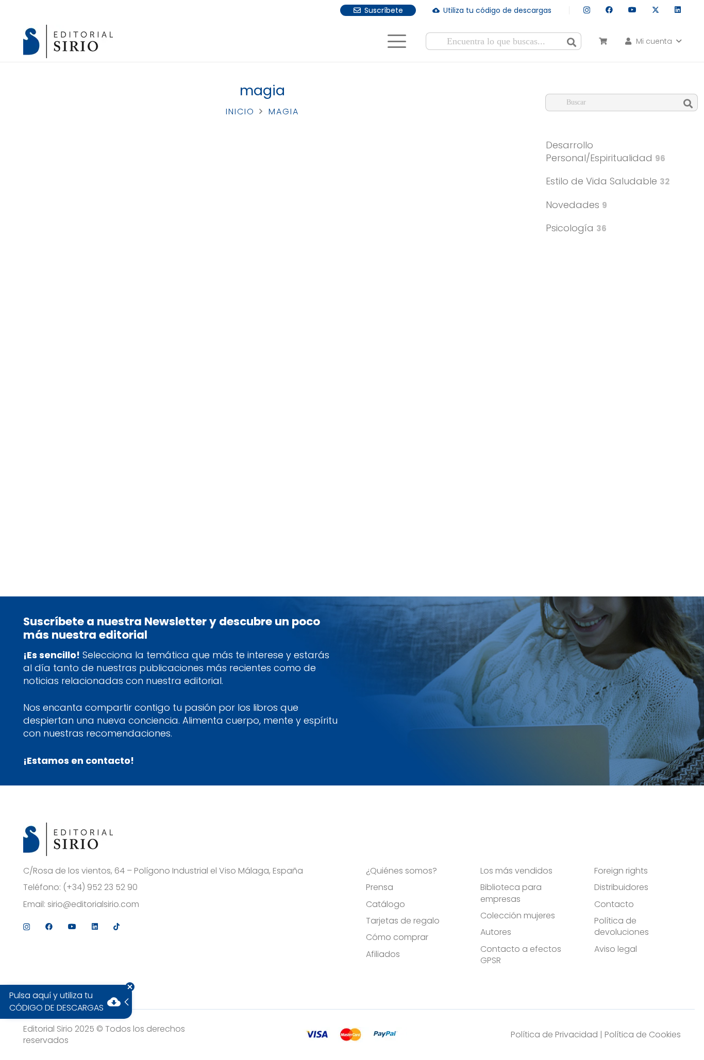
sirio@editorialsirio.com (93, 904)
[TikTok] (116, 926)
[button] (396, 41)
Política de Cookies (643, 1034)
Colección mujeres (517, 915)
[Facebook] (609, 9)
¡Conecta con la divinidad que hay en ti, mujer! (437, 333)
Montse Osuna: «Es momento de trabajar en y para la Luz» (255, 333)
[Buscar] (571, 41)
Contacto (614, 904)
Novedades (576, 204)
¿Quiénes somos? (401, 871)
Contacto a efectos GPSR (520, 955)
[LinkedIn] (678, 9)
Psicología (576, 227)
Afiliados (383, 954)
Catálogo (385, 904)
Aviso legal (615, 949)
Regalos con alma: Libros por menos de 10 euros (74, 333)
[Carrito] (603, 41)
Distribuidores (621, 887)
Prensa (379, 887)
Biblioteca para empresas (511, 893)
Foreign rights (621, 871)
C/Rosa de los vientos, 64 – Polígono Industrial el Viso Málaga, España (163, 871)
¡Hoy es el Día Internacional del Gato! (78, 551)
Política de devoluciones (621, 926)
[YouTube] (632, 9)
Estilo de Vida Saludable (607, 181)
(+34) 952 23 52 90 (100, 887)
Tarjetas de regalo (403, 921)
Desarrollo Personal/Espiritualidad (605, 151)
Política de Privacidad (554, 1034)
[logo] (68, 41)
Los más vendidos (516, 871)
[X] (655, 10)
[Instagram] (586, 10)
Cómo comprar (397, 937)
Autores (495, 932)
